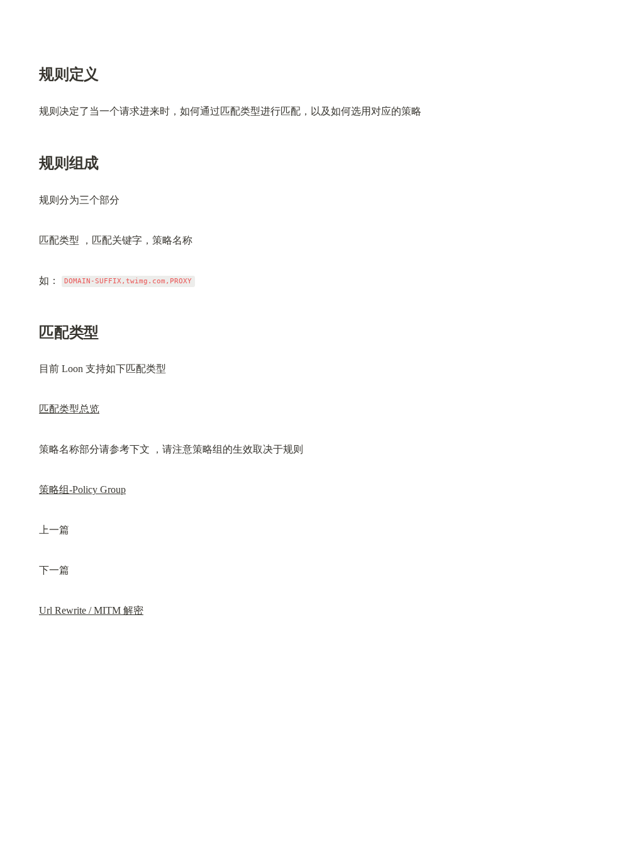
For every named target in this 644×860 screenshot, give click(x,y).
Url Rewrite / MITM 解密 (91, 610)
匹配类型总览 (69, 409)
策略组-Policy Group (82, 489)
